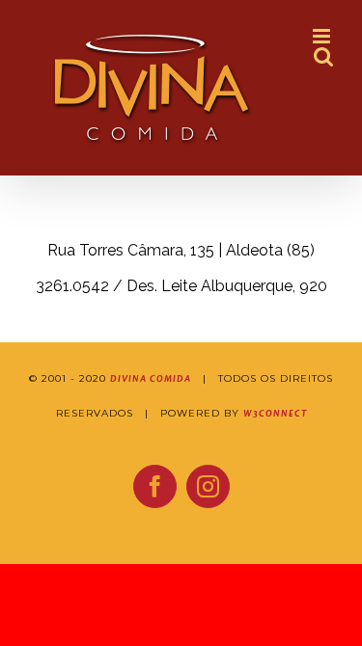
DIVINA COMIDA (150, 379)
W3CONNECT (275, 413)
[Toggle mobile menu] (323, 36)
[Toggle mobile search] (323, 56)
